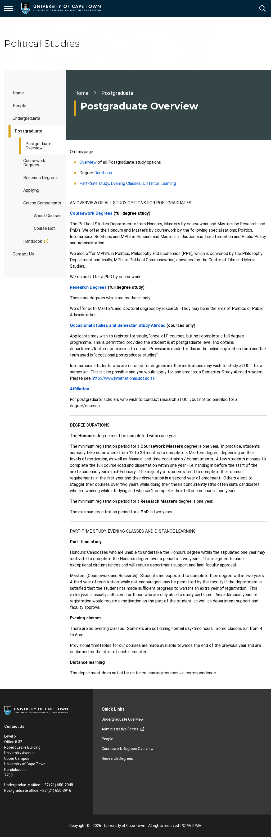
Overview (88, 162)
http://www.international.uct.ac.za (123, 378)
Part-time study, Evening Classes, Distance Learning (127, 183)
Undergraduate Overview (123, 719)
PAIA (197, 826)
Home (18, 92)
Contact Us (23, 254)
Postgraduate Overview (38, 145)
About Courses (47, 215)
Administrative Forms (120, 729)
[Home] (36, 710)
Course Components (42, 202)
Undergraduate (26, 118)
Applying (31, 190)
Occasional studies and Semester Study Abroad (117, 325)
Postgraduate (28, 131)
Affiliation (79, 388)
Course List (44, 228)
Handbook (32, 241)
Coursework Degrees (34, 162)
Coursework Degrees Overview (127, 749)
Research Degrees (40, 177)
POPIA (185, 826)
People (19, 105)
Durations (103, 172)
